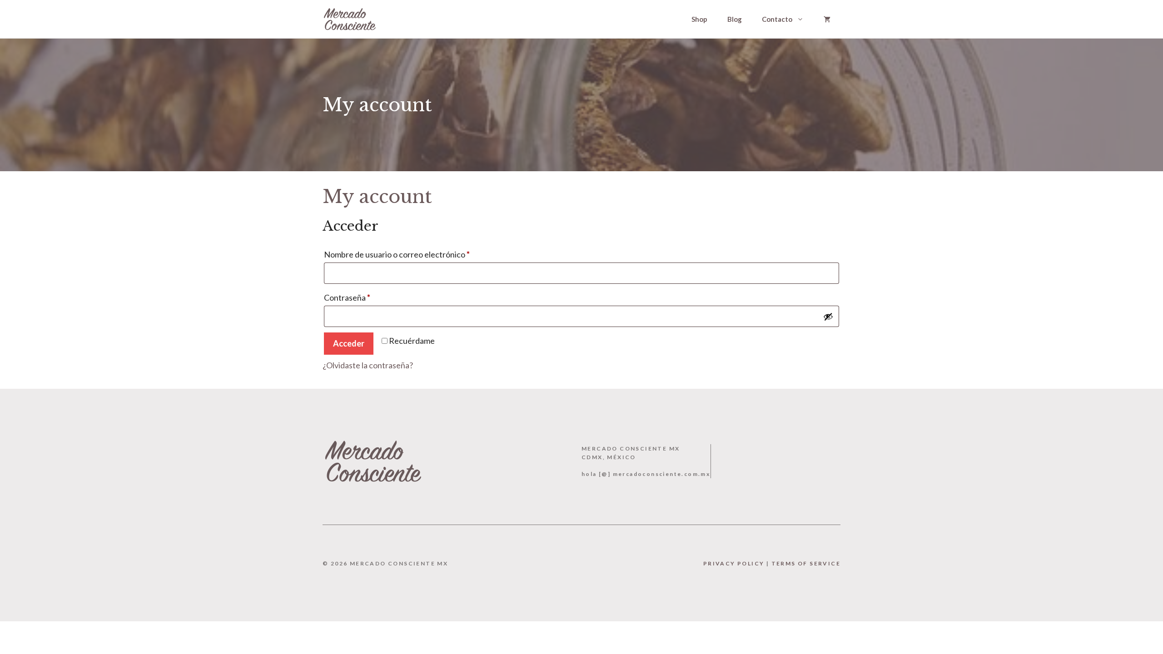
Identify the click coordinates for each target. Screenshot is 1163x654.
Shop (699, 19)
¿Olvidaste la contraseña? (368, 365)
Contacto (777, 19)
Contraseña (367, 297)
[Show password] (828, 317)
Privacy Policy (734, 563)
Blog (734, 19)
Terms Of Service (805, 563)
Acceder (348, 343)
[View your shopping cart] (827, 19)
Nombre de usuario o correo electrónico (417, 254)
